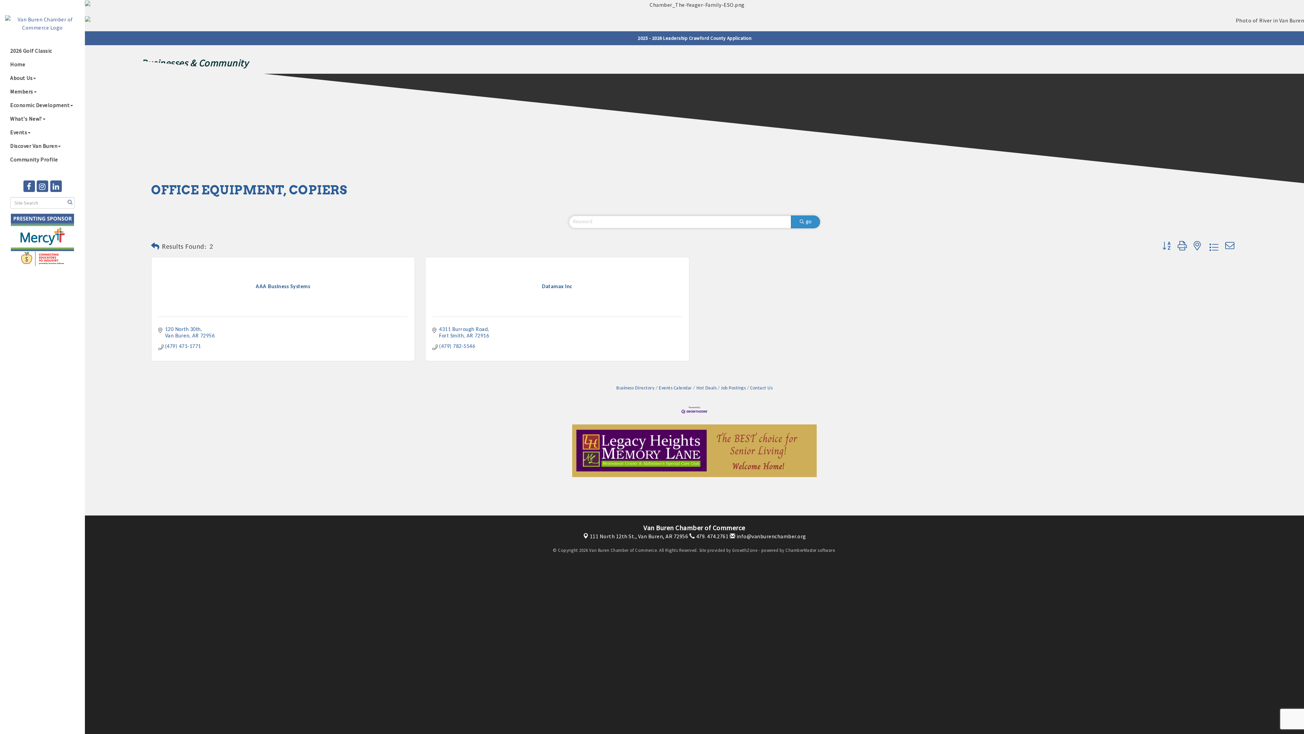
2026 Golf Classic (31, 50)
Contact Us (761, 388)
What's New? (26, 118)
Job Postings (733, 388)
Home (17, 64)
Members (21, 91)
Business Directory (635, 388)
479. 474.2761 (711, 536)
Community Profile (34, 159)
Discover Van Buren (33, 145)
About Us (21, 77)
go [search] (808, 222)
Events (18, 132)
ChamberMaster (801, 550)
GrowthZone (744, 550)
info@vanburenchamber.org (770, 536)
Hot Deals (706, 388)
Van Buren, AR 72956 (639, 536)
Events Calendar (675, 388)
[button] (155, 247)
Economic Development (40, 105)
